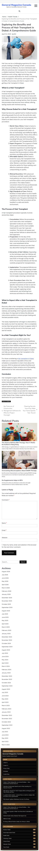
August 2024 (6, 650)
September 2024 (7, 647)
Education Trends (7, 844)
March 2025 (6, 627)
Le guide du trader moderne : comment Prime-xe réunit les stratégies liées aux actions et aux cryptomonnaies (19, 795)
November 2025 (7, 601)
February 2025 (6, 630)
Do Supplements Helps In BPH (12, 480)
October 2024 (6, 643)
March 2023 (6, 705)
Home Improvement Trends (9, 832)
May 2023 (5, 699)
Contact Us (5, 765)
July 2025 (5, 614)
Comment (6, 500)
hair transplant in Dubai (26, 358)
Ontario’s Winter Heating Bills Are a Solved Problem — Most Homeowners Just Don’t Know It (16, 782)
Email (4, 530)
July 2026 (5, 575)
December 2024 (7, 637)
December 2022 (7, 715)
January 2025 (6, 634)
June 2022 (5, 735)
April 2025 (5, 624)
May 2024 (5, 660)
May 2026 (5, 581)
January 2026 (6, 594)
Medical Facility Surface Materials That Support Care (14, 815)
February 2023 (6, 709)
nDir (15, 34)
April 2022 (5, 741)
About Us (5, 762)
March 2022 (6, 745)
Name (4, 523)
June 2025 (5, 617)
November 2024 (7, 640)
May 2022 (5, 738)
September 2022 (7, 725)
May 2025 (5, 620)
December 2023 (7, 676)
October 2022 (6, 722)
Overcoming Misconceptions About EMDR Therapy (19, 470)
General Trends (6, 841)
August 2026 (6, 571)
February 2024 (6, 669)
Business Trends (6, 829)
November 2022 (7, 719)
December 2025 (7, 598)
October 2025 (6, 604)
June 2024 (5, 656)
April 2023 (5, 702)
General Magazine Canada (16, 5)
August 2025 (6, 611)
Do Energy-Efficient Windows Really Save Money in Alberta (16, 821)
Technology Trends (7, 838)
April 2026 (5, 584)
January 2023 (6, 712)
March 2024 (6, 666)
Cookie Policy (6, 774)
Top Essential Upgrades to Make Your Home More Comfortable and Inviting (18, 812)
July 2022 (5, 732)
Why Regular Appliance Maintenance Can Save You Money (16, 799)
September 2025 (7, 607)
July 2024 (5, 653)
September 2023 (7, 686)
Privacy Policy (6, 768)
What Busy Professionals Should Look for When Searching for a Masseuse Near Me (17, 787)
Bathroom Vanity (7, 818)
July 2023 (5, 692)
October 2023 (6, 683)
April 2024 (5, 663)
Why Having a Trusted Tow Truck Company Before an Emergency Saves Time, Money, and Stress (19, 791)
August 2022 (6, 728)
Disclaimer (5, 771)
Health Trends (6, 401)
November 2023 (7, 679)
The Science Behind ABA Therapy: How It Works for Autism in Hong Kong (18, 443)
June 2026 (5, 578)
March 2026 (6, 588)
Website (4, 538)
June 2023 (5, 696)
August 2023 (6, 689)
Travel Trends (6, 847)
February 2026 (6, 591)
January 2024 (6, 673)
